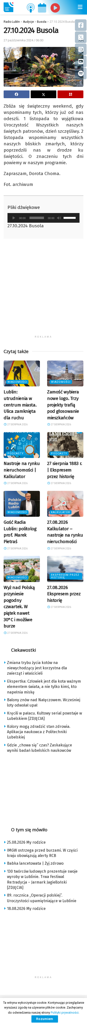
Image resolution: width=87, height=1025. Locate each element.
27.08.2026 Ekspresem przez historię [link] (63, 594)
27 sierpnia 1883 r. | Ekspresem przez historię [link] (64, 470)
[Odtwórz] (13, 217)
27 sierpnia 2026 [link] (17, 424)
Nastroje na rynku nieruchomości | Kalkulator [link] (22, 470)
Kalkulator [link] (60, 512)
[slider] (70, 217)
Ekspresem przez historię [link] (65, 576)
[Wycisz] (59, 217)
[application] (43, 218)
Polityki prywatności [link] (65, 1012)
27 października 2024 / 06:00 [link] (23, 40)
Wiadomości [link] (17, 381)
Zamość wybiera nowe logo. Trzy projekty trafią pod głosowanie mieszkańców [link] (63, 404)
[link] (8, 7)
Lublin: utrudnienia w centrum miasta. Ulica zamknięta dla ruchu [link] (20, 404)
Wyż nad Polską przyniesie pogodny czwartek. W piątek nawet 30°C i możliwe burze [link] (19, 607)
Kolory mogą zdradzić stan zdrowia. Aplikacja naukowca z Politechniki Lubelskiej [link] (38, 732)
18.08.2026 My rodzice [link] (26, 908)
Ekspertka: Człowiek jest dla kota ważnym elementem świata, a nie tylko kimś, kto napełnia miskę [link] (44, 686)
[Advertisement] (43, 289)
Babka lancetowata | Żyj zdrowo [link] (35, 863)
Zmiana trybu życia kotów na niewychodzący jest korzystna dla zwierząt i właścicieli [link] (37, 668)
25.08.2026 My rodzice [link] (26, 842)
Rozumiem (44, 1019)
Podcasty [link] (15, 453)
